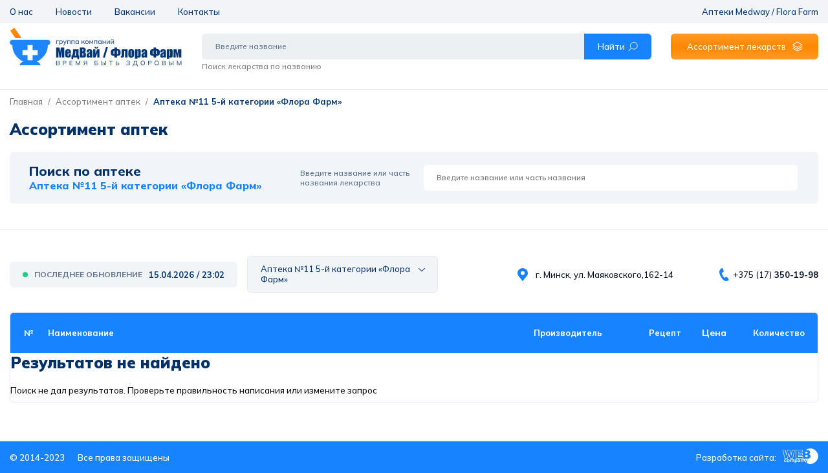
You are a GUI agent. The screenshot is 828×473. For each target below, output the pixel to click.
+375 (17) (775, 274)
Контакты (199, 11)
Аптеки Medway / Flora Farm (760, 11)
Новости (74, 11)
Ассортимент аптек (98, 101)
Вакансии (134, 11)
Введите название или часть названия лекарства (354, 177)
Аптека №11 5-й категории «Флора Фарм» (247, 101)
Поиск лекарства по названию (261, 66)
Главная (26, 101)
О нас (21, 11)
